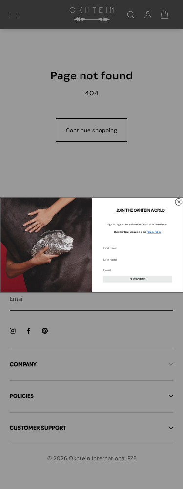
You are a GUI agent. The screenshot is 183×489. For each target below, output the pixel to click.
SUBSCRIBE (137, 279)
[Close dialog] (178, 201)
